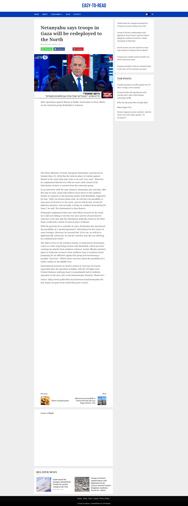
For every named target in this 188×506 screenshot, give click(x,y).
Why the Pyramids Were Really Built (132, 102)
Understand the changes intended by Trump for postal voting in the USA (62, 483)
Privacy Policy (105, 498)
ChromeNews (95, 503)
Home (36, 14)
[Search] (152, 14)
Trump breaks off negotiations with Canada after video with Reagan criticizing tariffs (132, 95)
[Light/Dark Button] (148, 14)
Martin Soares (46, 44)
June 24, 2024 (57, 44)
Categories (56, 14)
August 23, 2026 (58, 489)
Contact (77, 14)
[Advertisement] (73, 123)
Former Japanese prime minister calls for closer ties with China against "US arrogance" (134, 115)
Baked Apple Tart (124, 107)
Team (68, 14)
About (45, 14)
